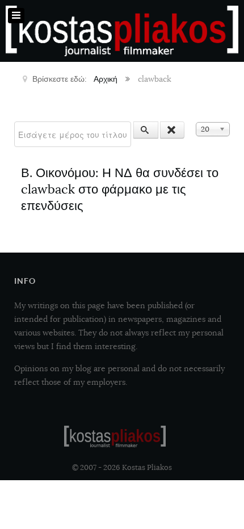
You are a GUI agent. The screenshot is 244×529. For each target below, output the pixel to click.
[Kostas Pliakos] (115, 436)
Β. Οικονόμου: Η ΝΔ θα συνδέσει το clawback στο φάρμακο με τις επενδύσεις (119, 189)
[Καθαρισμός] (172, 129)
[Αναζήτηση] (145, 129)
